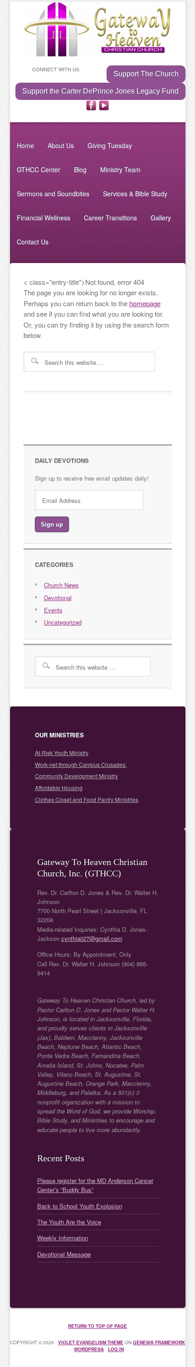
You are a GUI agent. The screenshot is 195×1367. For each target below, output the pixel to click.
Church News (61, 585)
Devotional (58, 597)
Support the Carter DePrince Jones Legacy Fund (100, 91)
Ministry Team (120, 169)
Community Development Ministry (76, 776)
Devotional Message (64, 1254)
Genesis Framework (159, 1342)
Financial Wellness (43, 217)
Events (53, 610)
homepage (145, 303)
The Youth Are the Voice (69, 1222)
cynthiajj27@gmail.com (91, 938)
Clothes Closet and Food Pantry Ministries (86, 799)
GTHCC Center (38, 169)
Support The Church (146, 74)
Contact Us (33, 241)
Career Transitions (110, 217)
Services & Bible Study (135, 193)
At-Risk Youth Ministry (61, 752)
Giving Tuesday (110, 145)
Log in (116, 1349)
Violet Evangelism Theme (90, 1342)
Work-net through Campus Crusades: (81, 764)
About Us (61, 145)
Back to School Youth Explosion (79, 1206)
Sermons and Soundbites (53, 193)
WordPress (89, 1349)
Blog (80, 169)
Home (25, 145)
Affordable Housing (59, 787)
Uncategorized (63, 622)
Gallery (161, 217)
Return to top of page (97, 1326)
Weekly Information (62, 1237)
